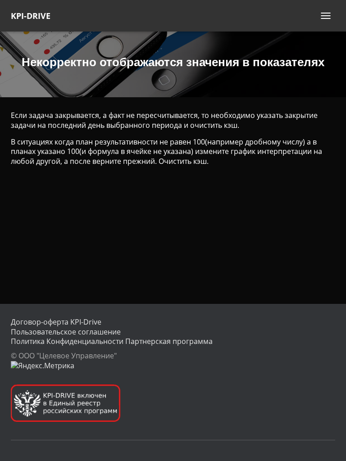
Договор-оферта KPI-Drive (56, 322)
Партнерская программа (169, 341)
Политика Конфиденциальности (67, 341)
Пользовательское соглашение (66, 332)
